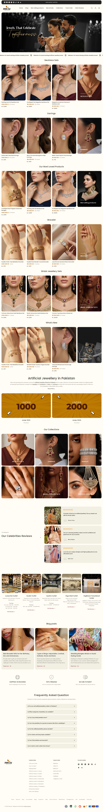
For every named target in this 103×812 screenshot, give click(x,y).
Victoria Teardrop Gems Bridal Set (62, 313)
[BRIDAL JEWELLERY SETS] (89, 293)
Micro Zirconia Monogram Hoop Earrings (36, 156)
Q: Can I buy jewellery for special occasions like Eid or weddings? (46, 723)
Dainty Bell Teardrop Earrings (10, 155)
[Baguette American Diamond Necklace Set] (64, 82)
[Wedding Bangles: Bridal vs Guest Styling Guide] (85, 648)
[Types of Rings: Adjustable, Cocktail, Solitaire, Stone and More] (51, 648)
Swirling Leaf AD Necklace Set (10, 102)
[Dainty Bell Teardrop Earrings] (14, 136)
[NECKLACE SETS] (89, 82)
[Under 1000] (26, 408)
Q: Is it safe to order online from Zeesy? (39, 746)
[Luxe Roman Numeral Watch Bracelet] (64, 242)
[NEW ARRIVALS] (89, 345)
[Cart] (99, 8)
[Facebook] (7, 2)
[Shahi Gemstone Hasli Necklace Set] (39, 293)
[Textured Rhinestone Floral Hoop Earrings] (64, 345)
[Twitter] (9, 2)
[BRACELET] (89, 242)
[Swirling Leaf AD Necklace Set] (14, 82)
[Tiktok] (16, 2)
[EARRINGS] (89, 136)
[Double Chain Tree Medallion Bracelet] (14, 242)
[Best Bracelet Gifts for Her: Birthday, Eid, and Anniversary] (18, 648)
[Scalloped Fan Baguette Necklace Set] (39, 82)
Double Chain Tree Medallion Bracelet (13, 262)
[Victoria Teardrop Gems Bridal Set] (64, 293)
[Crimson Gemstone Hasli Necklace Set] (14, 293)
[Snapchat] (18, 2)
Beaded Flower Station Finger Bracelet (38, 364)
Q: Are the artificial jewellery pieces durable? (40, 729)
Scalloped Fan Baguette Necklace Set (38, 102)
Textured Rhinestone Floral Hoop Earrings (61, 365)
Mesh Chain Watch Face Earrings (62, 155)
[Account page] (95, 8)
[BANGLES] (85, 450)
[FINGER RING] (18, 482)
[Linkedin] (20, 2)
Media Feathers (27, 806)
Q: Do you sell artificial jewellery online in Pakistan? (42, 706)
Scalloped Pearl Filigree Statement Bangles (12, 209)
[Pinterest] (14, 2)
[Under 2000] (76, 408)
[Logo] (7, 8)
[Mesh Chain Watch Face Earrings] (64, 136)
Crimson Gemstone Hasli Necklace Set (13, 313)
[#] (51, 32)
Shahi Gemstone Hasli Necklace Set (37, 313)
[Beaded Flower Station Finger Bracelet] (39, 345)
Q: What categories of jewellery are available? (40, 711)
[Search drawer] (92, 8)
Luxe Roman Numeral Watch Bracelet (63, 262)
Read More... (51, 389)
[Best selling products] (89, 189)
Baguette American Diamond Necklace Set (61, 103)
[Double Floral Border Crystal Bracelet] (39, 242)
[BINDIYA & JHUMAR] (85, 482)
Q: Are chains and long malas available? (39, 734)
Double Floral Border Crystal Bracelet (38, 262)
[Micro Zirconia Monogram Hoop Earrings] (39, 136)
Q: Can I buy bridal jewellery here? (37, 717)
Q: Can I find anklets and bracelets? (38, 740)
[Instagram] (5, 2)
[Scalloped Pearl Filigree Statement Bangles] (14, 189)
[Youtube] (11, 2)
